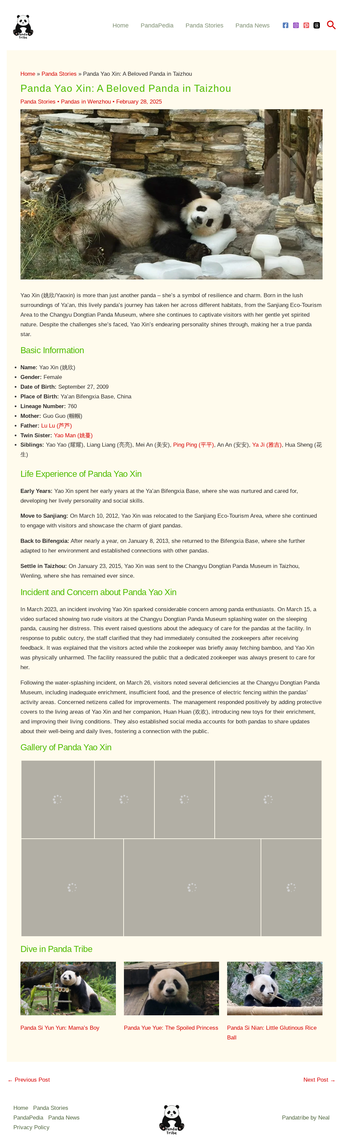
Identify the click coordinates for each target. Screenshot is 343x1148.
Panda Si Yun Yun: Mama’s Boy (59, 1028)
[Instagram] (296, 25)
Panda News (252, 25)
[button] (331, 25)
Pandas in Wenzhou (86, 102)
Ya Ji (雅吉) (267, 445)
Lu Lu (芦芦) (56, 426)
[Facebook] (285, 25)
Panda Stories (204, 25)
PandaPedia (157, 25)
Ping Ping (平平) (193, 445)
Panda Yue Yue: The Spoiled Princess (171, 1028)
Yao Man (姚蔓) (73, 435)
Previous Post (28, 1080)
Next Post (319, 1080)
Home (121, 25)
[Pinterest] (306, 25)
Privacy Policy (31, 1127)
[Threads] (317, 25)
